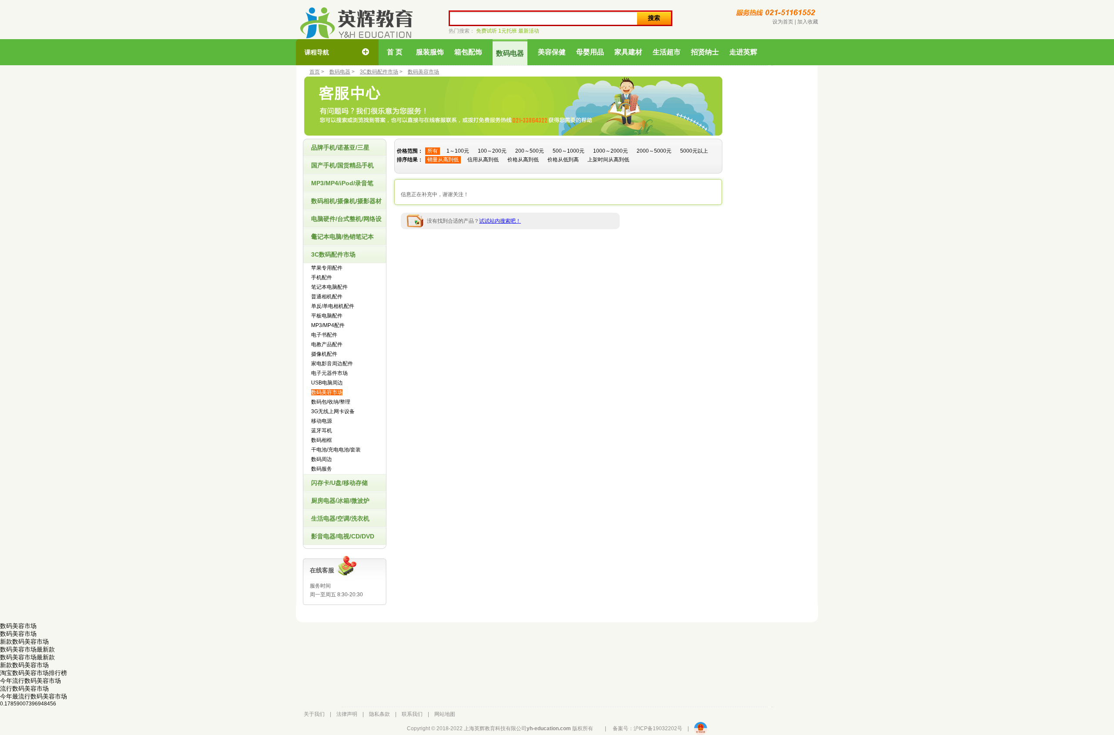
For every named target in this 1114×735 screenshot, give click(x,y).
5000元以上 (694, 151)
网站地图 (444, 714)
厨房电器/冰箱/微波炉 (340, 500)
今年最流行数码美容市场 (33, 696)
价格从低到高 (563, 160)
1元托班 (507, 31)
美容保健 (552, 52)
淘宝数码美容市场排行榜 (33, 672)
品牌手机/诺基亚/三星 (340, 147)
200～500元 (529, 151)
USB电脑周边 (327, 383)
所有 (432, 151)
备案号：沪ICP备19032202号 (647, 728)
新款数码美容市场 (24, 641)
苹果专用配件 (326, 268)
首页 (314, 72)
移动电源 (321, 421)
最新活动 (528, 31)
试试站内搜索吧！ (500, 221)
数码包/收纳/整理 (330, 402)
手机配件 (321, 277)
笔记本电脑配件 (329, 287)
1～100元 (457, 151)
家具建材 (628, 52)
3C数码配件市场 (379, 72)
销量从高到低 (443, 160)
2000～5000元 (654, 151)
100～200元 (492, 151)
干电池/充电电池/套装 (336, 450)
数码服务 (321, 469)
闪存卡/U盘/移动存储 (339, 482)
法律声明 (346, 714)
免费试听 (486, 31)
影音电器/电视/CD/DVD (342, 536)
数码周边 (321, 459)
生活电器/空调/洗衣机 (340, 518)
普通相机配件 (326, 297)
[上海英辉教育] (356, 22)
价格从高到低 (523, 160)
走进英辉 (743, 52)
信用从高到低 (483, 160)
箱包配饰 (468, 52)
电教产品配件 (326, 344)
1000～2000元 (610, 151)
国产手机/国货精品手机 (342, 165)
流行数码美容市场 (24, 688)
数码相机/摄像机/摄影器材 (346, 200)
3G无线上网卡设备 (333, 411)
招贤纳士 (705, 52)
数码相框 (321, 440)
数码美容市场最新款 (27, 649)
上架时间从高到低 (608, 160)
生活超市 (667, 52)
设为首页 (782, 22)
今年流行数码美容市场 (30, 680)
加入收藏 (807, 22)
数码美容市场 (423, 72)
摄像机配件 (324, 354)
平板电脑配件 (326, 316)
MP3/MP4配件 (328, 325)
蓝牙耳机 (321, 431)
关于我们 (314, 714)
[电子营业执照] (700, 728)
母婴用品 (590, 52)
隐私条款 (379, 714)
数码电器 (510, 53)
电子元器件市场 (329, 373)
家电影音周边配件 (332, 364)
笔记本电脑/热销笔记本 (342, 236)
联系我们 (412, 714)
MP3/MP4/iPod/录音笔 (342, 183)
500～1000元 (568, 151)
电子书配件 (324, 335)
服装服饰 (430, 52)
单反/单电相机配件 (332, 306)
